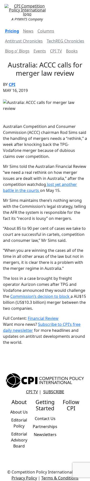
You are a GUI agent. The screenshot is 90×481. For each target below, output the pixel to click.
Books (72, 51)
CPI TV (56, 51)
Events (40, 51)
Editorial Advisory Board (19, 440)
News (28, 31)
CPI (12, 84)
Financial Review (43, 318)
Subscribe (53, 392)
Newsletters (45, 434)
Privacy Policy (24, 478)
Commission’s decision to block (40, 296)
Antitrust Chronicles (24, 41)
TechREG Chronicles (65, 41)
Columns (46, 31)
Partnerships (45, 426)
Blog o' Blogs (17, 51)
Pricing (12, 31)
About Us (19, 412)
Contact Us (45, 418)
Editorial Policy (19, 423)
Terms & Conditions (59, 478)
